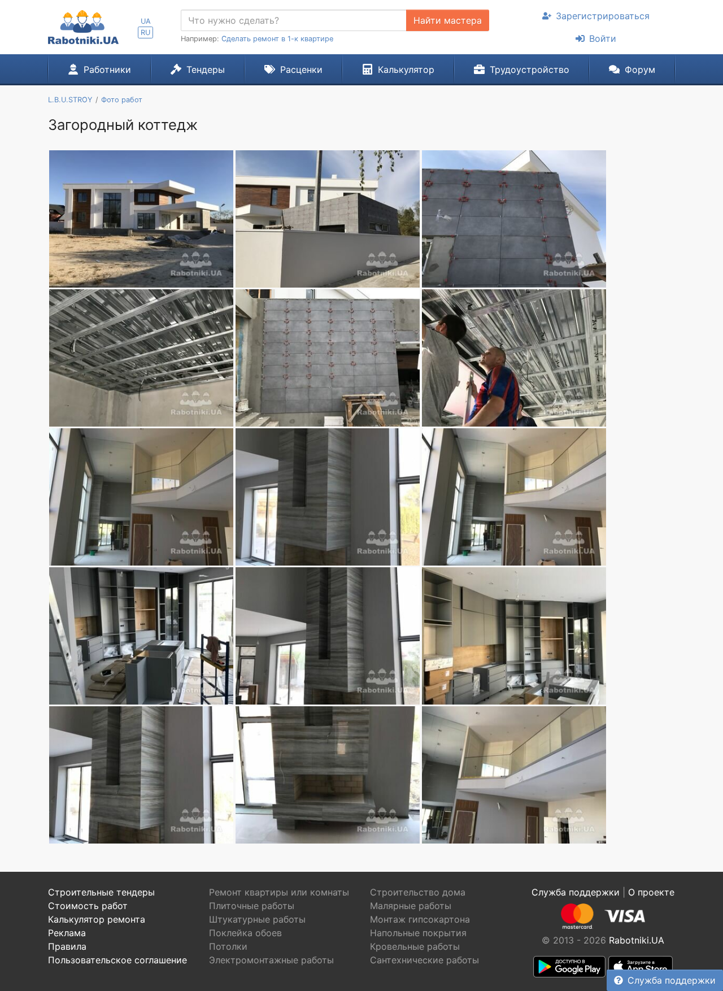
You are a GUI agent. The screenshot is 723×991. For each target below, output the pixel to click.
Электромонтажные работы (271, 960)
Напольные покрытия (418, 932)
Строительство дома (417, 892)
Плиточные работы (251, 905)
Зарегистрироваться (603, 15)
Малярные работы (410, 905)
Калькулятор (406, 69)
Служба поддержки (672, 980)
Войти (602, 38)
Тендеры (205, 69)
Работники (107, 69)
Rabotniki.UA (636, 940)
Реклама (67, 932)
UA (146, 21)
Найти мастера (447, 20)
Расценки (301, 69)
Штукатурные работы (257, 919)
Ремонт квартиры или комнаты (279, 892)
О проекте (651, 892)
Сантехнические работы (424, 960)
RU (145, 32)
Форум (640, 69)
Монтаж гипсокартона (420, 919)
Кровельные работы (415, 946)
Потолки (228, 946)
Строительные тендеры (101, 892)
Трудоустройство (529, 69)
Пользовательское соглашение (117, 960)
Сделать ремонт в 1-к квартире (277, 38)
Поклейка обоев (245, 932)
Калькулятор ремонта (96, 919)
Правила (67, 946)
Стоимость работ (88, 905)
